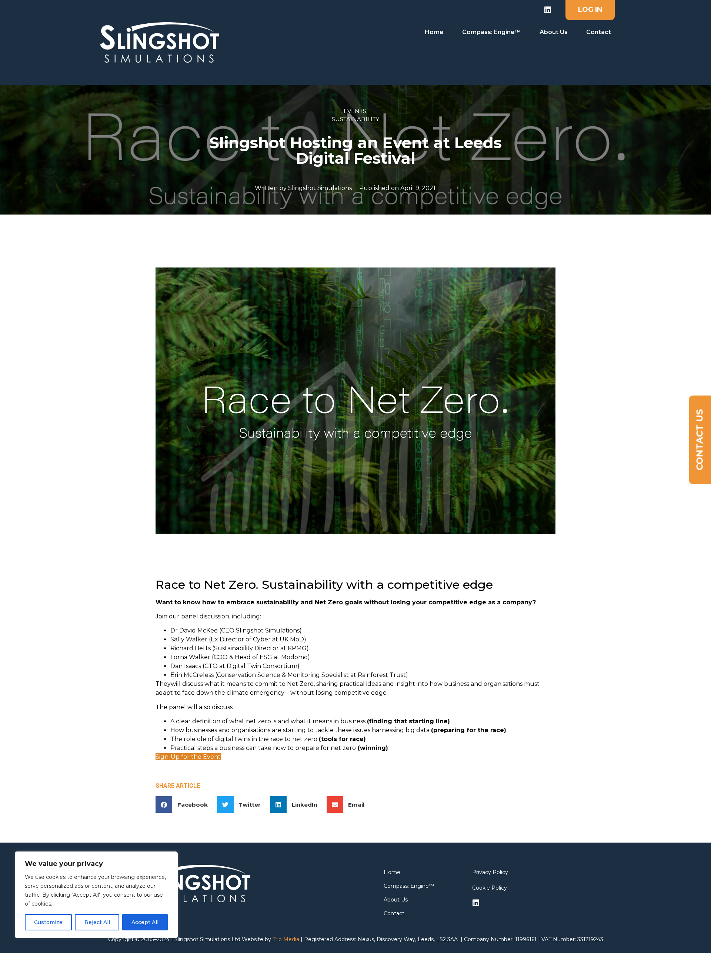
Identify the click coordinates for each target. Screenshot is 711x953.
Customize (48, 922)
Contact (598, 32)
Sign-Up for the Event (188, 756)
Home (434, 32)
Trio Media (286, 939)
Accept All (144, 922)
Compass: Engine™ (491, 32)
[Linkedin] (547, 10)
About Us (554, 32)
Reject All (97, 922)
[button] (184, 804)
